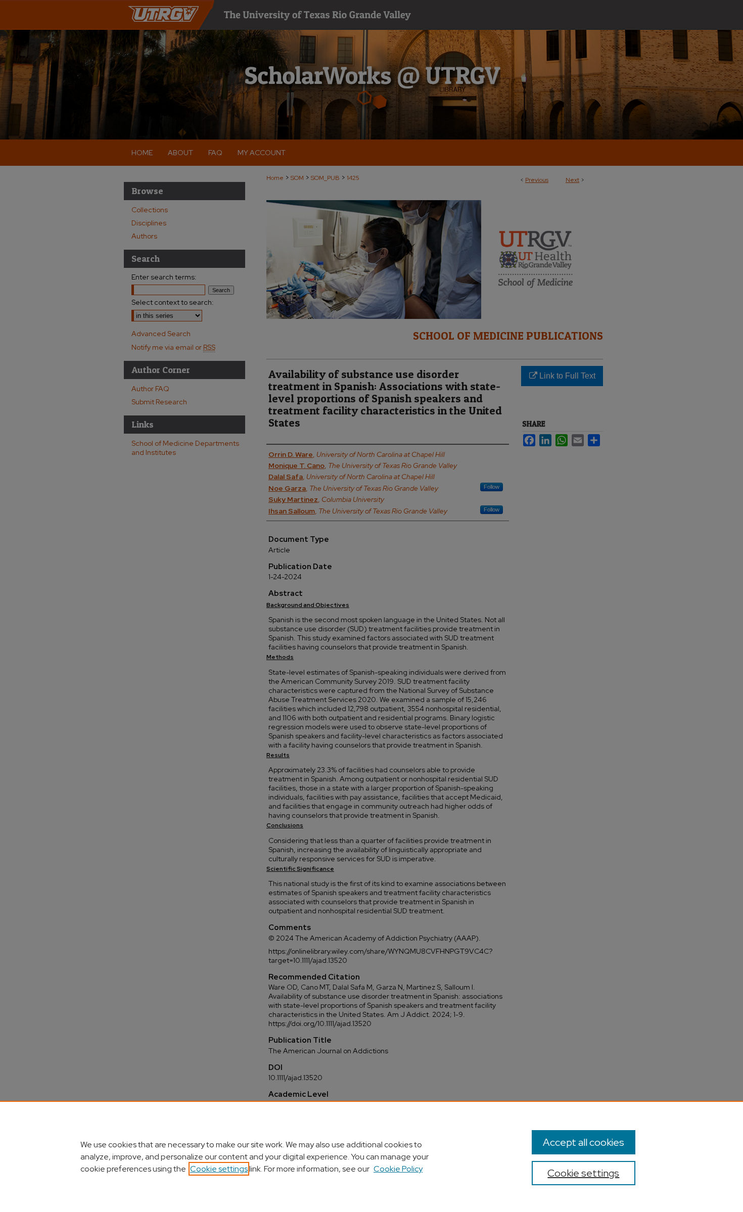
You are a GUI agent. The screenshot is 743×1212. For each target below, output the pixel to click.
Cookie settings (219, 1168)
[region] (371, 1156)
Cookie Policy (398, 1168)
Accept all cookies (583, 1142)
